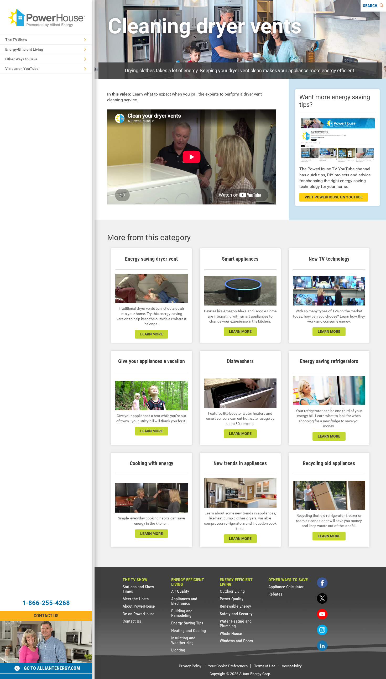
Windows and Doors (236, 640)
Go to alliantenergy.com (52, 668)
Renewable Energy (235, 606)
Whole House (231, 633)
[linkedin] (322, 645)
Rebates (275, 594)
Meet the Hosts (136, 598)
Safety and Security (236, 613)
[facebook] (322, 582)
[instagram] (322, 630)
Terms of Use (264, 666)
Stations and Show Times (138, 589)
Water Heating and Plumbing (236, 623)
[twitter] (322, 598)
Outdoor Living (232, 591)
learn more (151, 334)
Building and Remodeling (181, 613)
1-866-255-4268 (46, 603)
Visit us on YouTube (22, 68)
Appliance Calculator (286, 586)
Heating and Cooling (188, 630)
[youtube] (322, 614)
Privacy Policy (190, 666)
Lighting (178, 650)
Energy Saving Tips (187, 622)
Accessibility (292, 666)
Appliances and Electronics (184, 601)
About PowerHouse (139, 606)
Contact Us (46, 615)
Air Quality (180, 591)
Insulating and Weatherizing (183, 640)
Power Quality (231, 598)
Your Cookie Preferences (228, 666)
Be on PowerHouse (139, 613)
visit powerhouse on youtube (334, 197)
